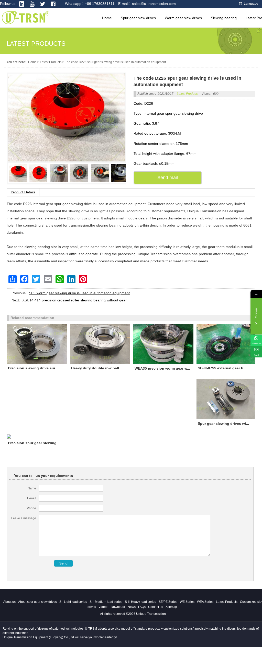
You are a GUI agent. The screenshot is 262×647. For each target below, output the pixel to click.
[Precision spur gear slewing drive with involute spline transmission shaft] (37, 436)
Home (32, 62)
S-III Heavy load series (140, 602)
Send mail (167, 177)
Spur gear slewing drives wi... (223, 423)
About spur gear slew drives (37, 602)
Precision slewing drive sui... (33, 368)
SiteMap (171, 607)
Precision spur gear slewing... (34, 443)
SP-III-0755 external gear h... (222, 368)
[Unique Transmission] (25, 25)
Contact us (155, 607)
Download (118, 607)
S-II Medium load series (106, 602)
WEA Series (205, 602)
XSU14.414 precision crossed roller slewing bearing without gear (74, 300)
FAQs (142, 607)
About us (9, 602)
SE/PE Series (168, 602)
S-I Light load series (73, 602)
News (132, 607)
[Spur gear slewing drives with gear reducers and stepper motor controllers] (226, 399)
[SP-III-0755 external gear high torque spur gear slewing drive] (226, 344)
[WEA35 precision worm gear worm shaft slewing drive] (163, 344)
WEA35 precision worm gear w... (162, 368)
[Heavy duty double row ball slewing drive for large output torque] (100, 344)
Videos (103, 607)
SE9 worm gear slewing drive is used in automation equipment (79, 293)
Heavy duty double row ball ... (97, 368)
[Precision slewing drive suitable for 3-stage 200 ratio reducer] (37, 344)
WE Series (187, 602)
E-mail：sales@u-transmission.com (147, 4)
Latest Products (50, 62)
